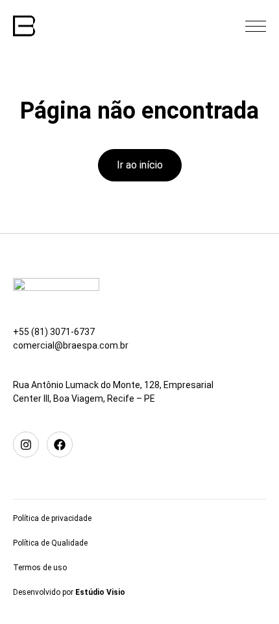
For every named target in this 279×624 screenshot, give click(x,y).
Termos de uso (40, 567)
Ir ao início (140, 165)
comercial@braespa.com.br (70, 345)
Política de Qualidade (50, 543)
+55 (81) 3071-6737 (54, 332)
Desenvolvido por (69, 592)
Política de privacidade (52, 518)
